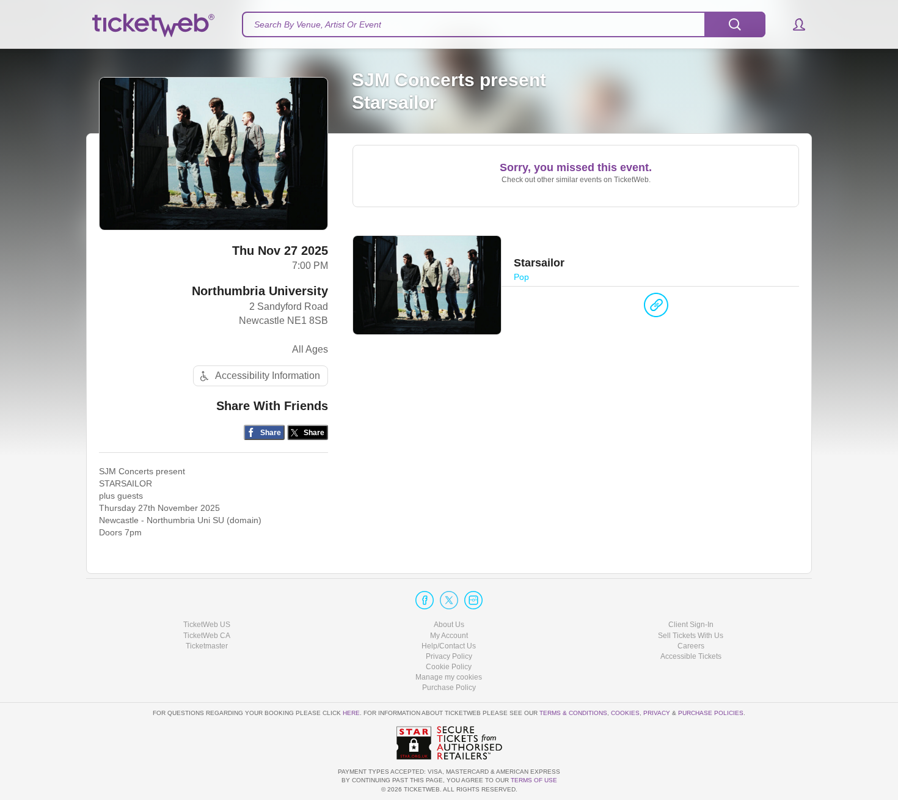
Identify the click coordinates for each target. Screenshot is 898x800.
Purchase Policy (449, 687)
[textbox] (503, 24)
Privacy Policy (449, 656)
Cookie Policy (449, 666)
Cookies (625, 713)
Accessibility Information (267, 375)
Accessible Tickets (690, 656)
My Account (449, 635)
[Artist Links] (656, 308)
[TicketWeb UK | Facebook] (424, 600)
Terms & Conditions (573, 713)
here (351, 713)
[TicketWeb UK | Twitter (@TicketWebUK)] (449, 600)
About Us (449, 624)
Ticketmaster (207, 646)
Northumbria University (260, 291)
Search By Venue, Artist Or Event (317, 24)
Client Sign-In (691, 624)
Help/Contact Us (449, 646)
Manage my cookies (448, 677)
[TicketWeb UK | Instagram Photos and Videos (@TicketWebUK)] (473, 600)
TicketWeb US (206, 624)
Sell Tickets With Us (690, 635)
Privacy (656, 713)
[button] (793, 24)
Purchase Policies (710, 713)
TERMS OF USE (534, 780)
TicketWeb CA (206, 635)
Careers (690, 646)
